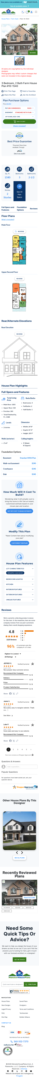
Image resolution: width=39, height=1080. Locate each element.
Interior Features (14, 589)
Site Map (4, 1017)
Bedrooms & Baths (14, 579)
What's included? (8, 220)
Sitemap (24, 1069)
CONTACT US (6, 1023)
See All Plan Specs (19, 194)
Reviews (34, 209)
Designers (23, 1005)
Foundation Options (22, 208)
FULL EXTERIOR (7, 907)
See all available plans (18, 6)
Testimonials (24, 1013)
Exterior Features (14, 594)
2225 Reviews (13, 640)
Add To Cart (21, 121)
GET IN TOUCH (19, 959)
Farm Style (15, 19)
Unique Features (13, 600)
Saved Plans (24, 1001)
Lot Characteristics (15, 568)
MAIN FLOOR (28, 907)
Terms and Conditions (27, 1009)
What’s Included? (19, 126)
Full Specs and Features (8, 208)
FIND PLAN (32, 984)
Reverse (33, 53)
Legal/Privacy (6, 1009)
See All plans (19, 858)
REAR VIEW (17, 907)
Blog (3, 1026)
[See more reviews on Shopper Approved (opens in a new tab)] (17, 694)
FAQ (3, 1013)
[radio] (28, 631)
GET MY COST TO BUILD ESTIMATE (19, 511)
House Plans (6, 19)
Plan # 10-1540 (29, 897)
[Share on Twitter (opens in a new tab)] (14, 694)
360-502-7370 (21, 1041)
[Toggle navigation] (36, 11)
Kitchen (9, 584)
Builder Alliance (25, 1017)
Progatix (19, 1076)
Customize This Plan (20, 543)
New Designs (6, 1005)
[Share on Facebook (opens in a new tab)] (10, 694)
